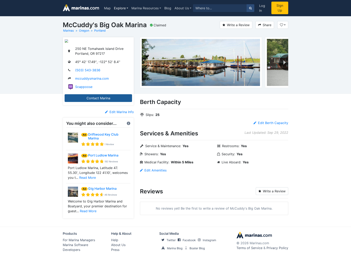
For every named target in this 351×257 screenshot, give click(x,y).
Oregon (84, 30)
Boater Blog (197, 248)
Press (115, 250)
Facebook (189, 240)
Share (267, 25)
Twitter (171, 240)
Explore (120, 8)
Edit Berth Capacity (273, 123)
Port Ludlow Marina (103, 155)
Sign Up (279, 7)
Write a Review (238, 25)
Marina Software (75, 245)
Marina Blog (175, 248)
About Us (181, 8)
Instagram (209, 240)
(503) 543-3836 (87, 70)
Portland (100, 30)
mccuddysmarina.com (92, 78)
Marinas (68, 30)
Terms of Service (249, 248)
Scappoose (83, 87)
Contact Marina (98, 98)
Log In (262, 8)
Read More (87, 178)
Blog (167, 8)
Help (114, 240)
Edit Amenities (155, 170)
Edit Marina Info (121, 112)
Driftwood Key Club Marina (103, 136)
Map (107, 8)
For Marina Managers (79, 240)
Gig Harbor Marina (102, 188)
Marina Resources (145, 8)
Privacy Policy (277, 248)
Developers (71, 250)
